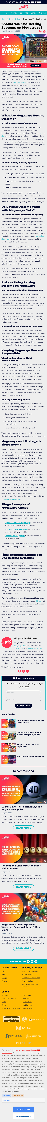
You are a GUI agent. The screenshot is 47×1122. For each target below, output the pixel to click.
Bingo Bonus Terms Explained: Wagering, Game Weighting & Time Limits (20, 927)
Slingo (14, 13)
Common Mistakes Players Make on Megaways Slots (29, 733)
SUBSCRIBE (23, 705)
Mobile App (27, 1005)
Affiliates (26, 998)
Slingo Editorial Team (25, 638)
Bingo (33, 13)
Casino (4, 981)
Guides (42, 13)
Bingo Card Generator (11, 1008)
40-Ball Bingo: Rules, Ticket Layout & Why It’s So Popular (21, 808)
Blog (11, 19)
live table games (35, 648)
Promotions (27, 995)
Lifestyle (24, 13)
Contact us (27, 1002)
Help (4, 1002)
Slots (4, 974)
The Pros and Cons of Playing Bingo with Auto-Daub (21, 867)
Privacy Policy (27, 981)
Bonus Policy (27, 974)
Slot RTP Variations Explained (30, 756)
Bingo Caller (28, 1008)
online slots (19, 648)
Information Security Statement (30, 985)
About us (5, 995)
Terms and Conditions (31, 978)
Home (6, 13)
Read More (23, 827)
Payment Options (9, 998)
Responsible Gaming (30, 971)
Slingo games (20, 645)
